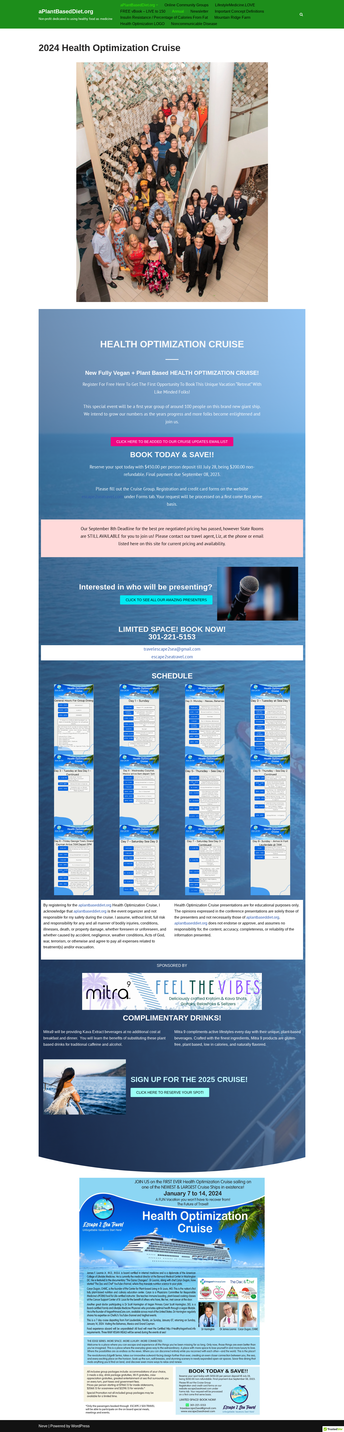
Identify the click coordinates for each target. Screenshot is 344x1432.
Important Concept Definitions (239, 11)
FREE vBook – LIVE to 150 (142, 11)
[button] (157, 5)
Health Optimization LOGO (142, 24)
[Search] (301, 14)
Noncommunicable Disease (194, 24)
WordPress (80, 1426)
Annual (178, 11)
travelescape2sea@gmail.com (172, 649)
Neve (43, 1426)
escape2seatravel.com (102, 496)
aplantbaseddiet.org (94, 905)
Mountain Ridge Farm (232, 17)
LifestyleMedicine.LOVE (235, 5)
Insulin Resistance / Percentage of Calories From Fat (164, 17)
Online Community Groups (187, 5)
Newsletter (199, 11)
